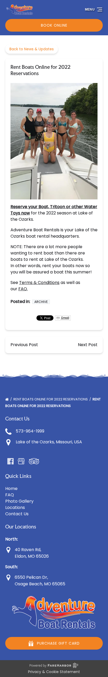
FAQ (9, 495)
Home (11, 488)
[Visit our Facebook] (10, 461)
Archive (41, 302)
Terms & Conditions (39, 282)
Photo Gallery (19, 501)
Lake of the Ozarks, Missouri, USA (49, 442)
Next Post (88, 345)
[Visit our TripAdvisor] (34, 461)
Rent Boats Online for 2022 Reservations (51, 399)
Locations (15, 507)
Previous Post (24, 345)
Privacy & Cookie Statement (54, 671)
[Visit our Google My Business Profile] (21, 461)
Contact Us (17, 514)
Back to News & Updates (31, 49)
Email (65, 318)
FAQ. (23, 289)
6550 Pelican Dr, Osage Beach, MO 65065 (39, 580)
